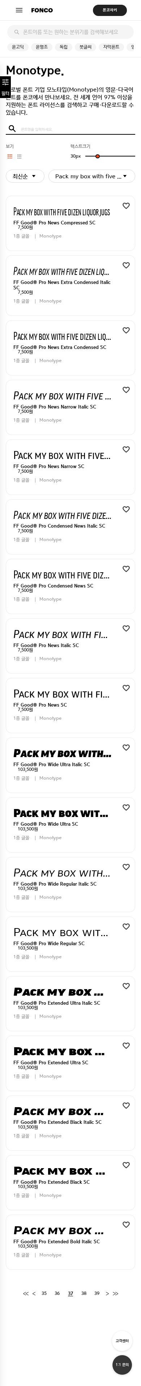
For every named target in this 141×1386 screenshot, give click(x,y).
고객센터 (122, 1340)
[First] (25, 1294)
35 (44, 1293)
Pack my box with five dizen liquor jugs (95, 176)
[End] (115, 1294)
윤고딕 (18, 47)
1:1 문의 (122, 1364)
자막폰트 (111, 47)
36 (57, 1293)
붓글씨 (85, 47)
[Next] (107, 1294)
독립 (64, 47)
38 (83, 1293)
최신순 (20, 176)
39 (96, 1293)
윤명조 (42, 47)
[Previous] (33, 1294)
